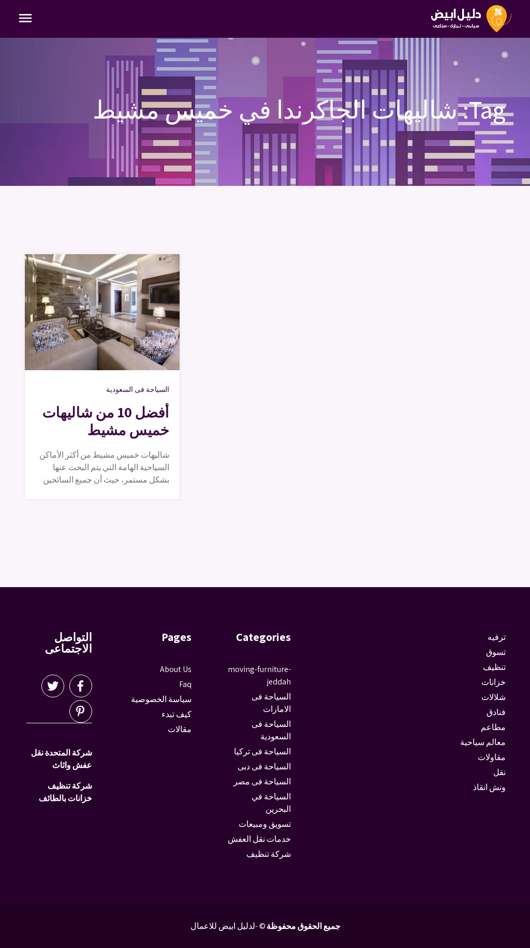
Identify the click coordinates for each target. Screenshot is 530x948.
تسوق (496, 652)
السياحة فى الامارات (271, 702)
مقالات (180, 729)
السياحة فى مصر (262, 781)
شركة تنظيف (268, 854)
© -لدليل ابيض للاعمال (228, 926)
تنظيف (494, 667)
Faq (185, 684)
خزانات (493, 682)
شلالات (493, 697)
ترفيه (497, 637)
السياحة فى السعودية (137, 389)
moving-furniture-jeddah (259, 675)
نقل (499, 772)
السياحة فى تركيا (262, 751)
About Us (176, 669)
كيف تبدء (176, 714)
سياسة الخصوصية (161, 699)
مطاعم (493, 727)
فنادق (496, 712)
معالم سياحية (483, 742)
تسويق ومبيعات (265, 824)
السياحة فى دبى (264, 766)
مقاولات (492, 757)
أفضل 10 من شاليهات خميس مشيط (105, 420)
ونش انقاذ (489, 787)
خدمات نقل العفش (259, 839)
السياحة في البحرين (271, 802)
